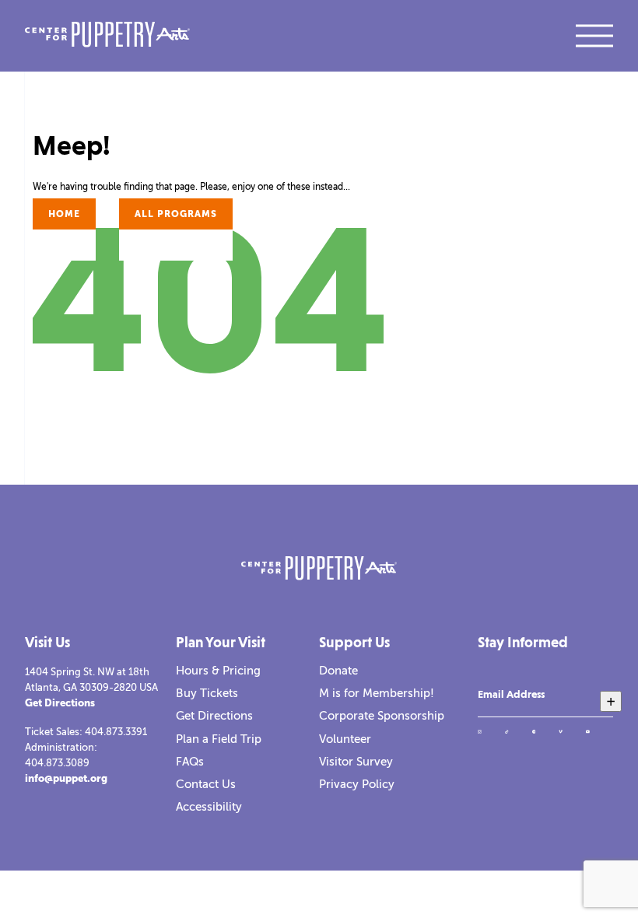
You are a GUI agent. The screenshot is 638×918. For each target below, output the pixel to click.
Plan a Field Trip (218, 739)
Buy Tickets (207, 693)
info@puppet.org (66, 778)
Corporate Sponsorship (381, 716)
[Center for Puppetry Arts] (107, 36)
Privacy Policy (356, 784)
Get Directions (60, 703)
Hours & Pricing (218, 670)
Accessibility (209, 807)
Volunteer (345, 739)
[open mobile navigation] (594, 35)
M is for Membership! (376, 693)
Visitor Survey (356, 761)
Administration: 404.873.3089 (61, 755)
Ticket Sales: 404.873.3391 (86, 732)
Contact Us (206, 784)
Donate (338, 670)
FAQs (190, 761)
